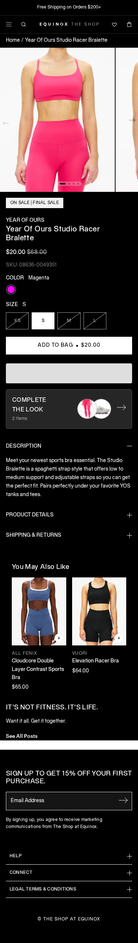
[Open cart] (129, 24)
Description (23, 446)
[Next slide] (132, 121)
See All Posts (22, 735)
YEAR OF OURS (25, 220)
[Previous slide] (6, 121)
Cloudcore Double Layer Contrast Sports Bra (38, 669)
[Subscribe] (123, 800)
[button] (57, 120)
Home (13, 40)
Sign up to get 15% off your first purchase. (69, 778)
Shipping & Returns (33, 535)
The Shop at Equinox (71, 919)
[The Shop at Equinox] (69, 24)
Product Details (30, 515)
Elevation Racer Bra (95, 661)
